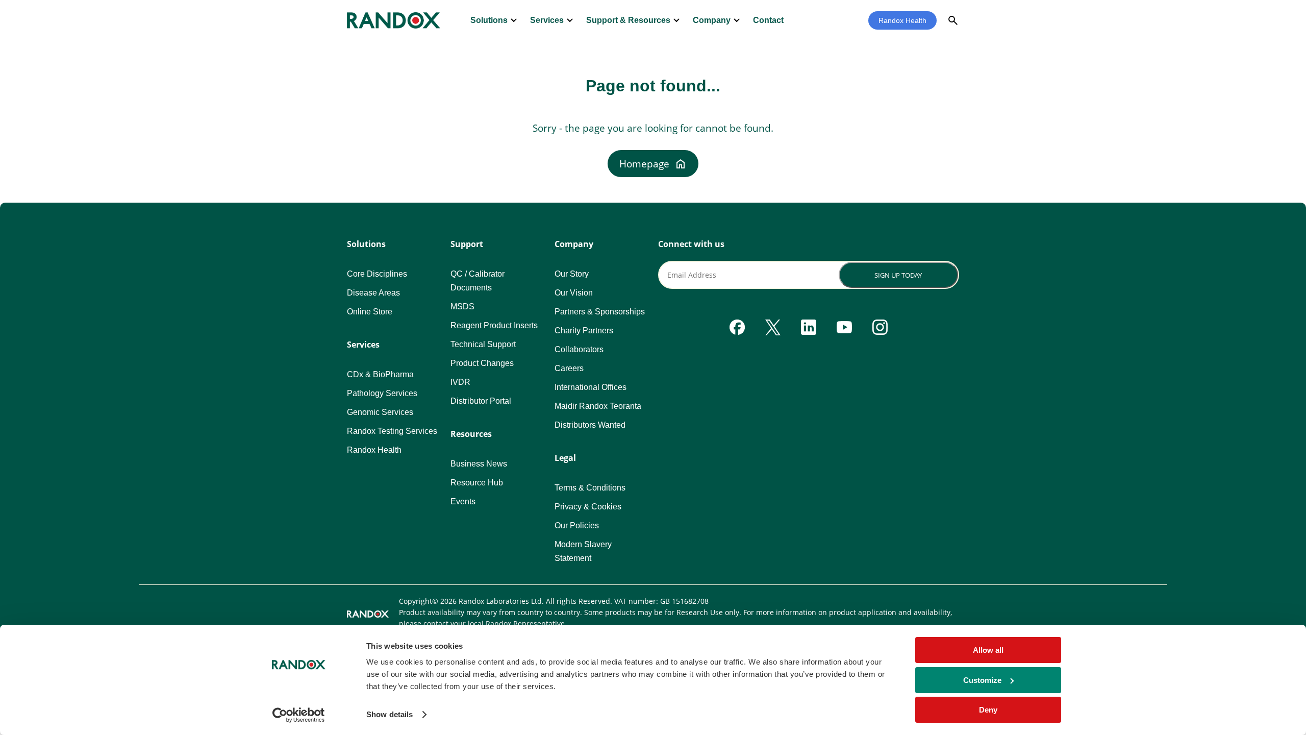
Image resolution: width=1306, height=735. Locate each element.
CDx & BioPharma (380, 374)
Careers (569, 368)
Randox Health (902, 20)
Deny (988, 709)
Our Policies (577, 525)
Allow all (988, 650)
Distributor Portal (480, 401)
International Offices (590, 387)
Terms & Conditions (590, 487)
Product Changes (482, 363)
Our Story (572, 274)
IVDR (460, 382)
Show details (389, 714)
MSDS (462, 306)
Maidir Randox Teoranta (598, 406)
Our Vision (574, 292)
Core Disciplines (377, 274)
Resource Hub (476, 482)
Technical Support (483, 344)
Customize (982, 680)
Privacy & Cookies (588, 506)
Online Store (369, 311)
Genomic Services (380, 412)
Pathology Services (382, 393)
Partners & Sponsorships (600, 311)
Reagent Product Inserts (494, 325)
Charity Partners (584, 330)
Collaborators (579, 349)
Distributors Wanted (590, 425)
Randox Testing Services (392, 431)
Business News (478, 463)
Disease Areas (373, 292)
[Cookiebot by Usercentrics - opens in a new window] (298, 715)
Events (462, 501)
